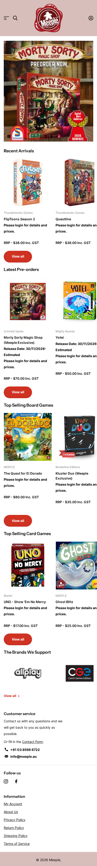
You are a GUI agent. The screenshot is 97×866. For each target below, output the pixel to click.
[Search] (15, 18)
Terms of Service (17, 844)
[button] (40, 136)
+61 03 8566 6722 (25, 750)
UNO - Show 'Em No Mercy (25, 602)
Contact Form (32, 742)
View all (18, 256)
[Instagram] (6, 781)
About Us (11, 812)
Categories (6, 18)
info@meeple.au (23, 756)
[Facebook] (16, 781)
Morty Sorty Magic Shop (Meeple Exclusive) (23, 339)
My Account (13, 804)
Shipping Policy (16, 836)
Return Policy (14, 828)
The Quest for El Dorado (23, 473)
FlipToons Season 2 (19, 219)
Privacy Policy (14, 820)
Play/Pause (13, 133)
